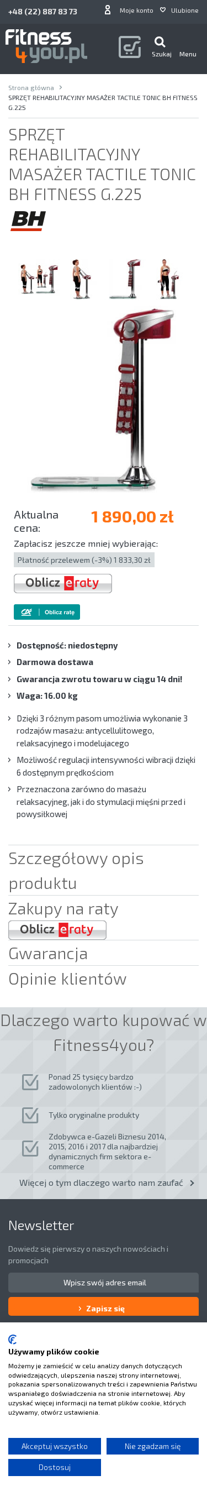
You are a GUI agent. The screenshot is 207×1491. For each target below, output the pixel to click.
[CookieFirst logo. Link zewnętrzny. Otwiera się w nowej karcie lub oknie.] (12, 1339)
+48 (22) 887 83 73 (42, 11)
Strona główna (31, 87)
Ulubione (185, 10)
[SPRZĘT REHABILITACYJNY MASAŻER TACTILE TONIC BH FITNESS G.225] (39, 279)
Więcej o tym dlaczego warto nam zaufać (101, 1182)
